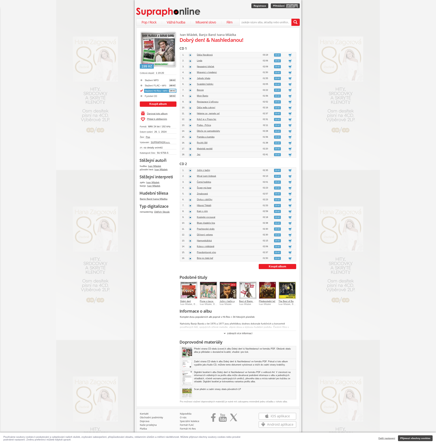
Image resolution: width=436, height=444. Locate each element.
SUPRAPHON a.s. (160, 142)
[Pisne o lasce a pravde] (208, 290)
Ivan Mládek (154, 166)
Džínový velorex (205, 234)
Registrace (260, 5)
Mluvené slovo (206, 22)
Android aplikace (279, 424)
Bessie (200, 90)
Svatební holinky (205, 84)
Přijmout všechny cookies (415, 438)
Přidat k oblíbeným (157, 119)
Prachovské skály (206, 229)
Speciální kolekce (189, 421)
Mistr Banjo (202, 96)
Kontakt (144, 413)
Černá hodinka (204, 182)
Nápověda (185, 413)
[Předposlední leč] (268, 290)
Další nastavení (386, 438)
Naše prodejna (148, 424)
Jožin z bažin (203, 170)
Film (229, 22)
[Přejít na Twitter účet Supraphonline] (233, 419)
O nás (183, 417)
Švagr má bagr (204, 187)
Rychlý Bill (202, 142)
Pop (148, 137)
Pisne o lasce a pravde (211, 301)
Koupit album (158, 104)
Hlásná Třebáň (204, 205)
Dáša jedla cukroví (206, 107)
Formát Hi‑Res (188, 428)
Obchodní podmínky (151, 417)
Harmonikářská (204, 240)
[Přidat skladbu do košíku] (290, 55)
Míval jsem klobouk (206, 176)
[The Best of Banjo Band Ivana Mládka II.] (287, 290)
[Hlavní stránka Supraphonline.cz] (168, 12)
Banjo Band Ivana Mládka (153, 199)
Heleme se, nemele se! (208, 113)
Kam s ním (202, 211)
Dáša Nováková (205, 55)
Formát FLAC (187, 424)
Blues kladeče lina (206, 223)
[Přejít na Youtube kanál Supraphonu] (222, 419)
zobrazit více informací (239, 333)
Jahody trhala (203, 78)
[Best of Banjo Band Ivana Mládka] (248, 290)
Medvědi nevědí (205, 148)
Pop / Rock (149, 22)
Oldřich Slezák (162, 211)
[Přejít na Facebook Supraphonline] (213, 419)
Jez (198, 154)
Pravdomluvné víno (206, 252)
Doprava (144, 421)
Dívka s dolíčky (204, 199)
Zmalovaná (202, 193)
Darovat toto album (157, 113)
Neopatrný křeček (205, 66)
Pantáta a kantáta (205, 137)
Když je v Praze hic (206, 119)
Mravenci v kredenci (207, 72)
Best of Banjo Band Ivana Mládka (255, 301)
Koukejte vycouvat (206, 217)
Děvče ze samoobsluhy (208, 131)
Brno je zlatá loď (205, 258)
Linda (199, 60)
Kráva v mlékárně (205, 246)
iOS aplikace (280, 416)
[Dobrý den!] (189, 290)
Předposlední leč (267, 301)
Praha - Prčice (204, 125)
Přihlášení (279, 5)
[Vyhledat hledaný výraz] (295, 22)
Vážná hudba (176, 22)
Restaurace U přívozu (207, 101)
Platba (143, 428)
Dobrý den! (185, 301)
